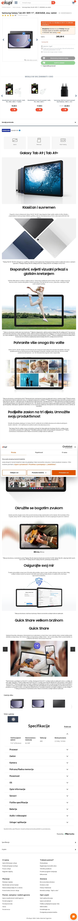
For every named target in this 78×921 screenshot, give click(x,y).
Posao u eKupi (6, 869)
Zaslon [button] (13, 756)
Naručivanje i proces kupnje (10, 885)
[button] (17, 703)
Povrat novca (6, 909)
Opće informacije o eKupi (9, 863)
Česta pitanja (44, 863)
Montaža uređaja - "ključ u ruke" (49, 890)
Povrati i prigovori (7, 901)
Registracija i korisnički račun (48, 866)
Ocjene (4, 849)
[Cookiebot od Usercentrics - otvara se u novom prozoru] (64, 447)
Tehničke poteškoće (45, 869)
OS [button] (11, 782)
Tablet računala (16, 7)
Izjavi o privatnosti (21, 464)
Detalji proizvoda (8, 122)
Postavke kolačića (38, 472)
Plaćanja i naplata (7, 882)
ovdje (59, 32)
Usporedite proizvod (49, 66)
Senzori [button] (13, 795)
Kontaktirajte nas (45, 909)
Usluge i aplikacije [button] (18, 822)
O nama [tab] (64, 452)
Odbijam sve (14, 472)
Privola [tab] (13, 452)
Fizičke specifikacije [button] (19, 802)
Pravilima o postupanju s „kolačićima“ (42, 464)
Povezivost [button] (15, 776)
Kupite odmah (59, 63)
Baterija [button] (13, 809)
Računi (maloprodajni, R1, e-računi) (12, 887)
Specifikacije (5, 842)
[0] (73, 2)
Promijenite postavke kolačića (48, 912)
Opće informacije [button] (17, 789)
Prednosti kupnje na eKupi (10, 866)
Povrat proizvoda (7, 904)
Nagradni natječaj (7, 871)
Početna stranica (6, 7)
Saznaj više (44, 42)
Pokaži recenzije (22, 15)
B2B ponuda (43, 874)
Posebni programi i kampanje (48, 871)
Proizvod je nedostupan (59, 58)
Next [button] (72, 649)
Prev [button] (5, 649)
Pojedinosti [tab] (39, 452)
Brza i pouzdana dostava (47, 882)
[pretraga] (53, 2)
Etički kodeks (43, 906)
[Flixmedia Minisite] (11, 130)
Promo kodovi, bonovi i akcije (10, 890)
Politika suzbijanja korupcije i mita (49, 904)
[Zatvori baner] (75, 447)
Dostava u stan (44, 885)
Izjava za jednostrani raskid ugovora (12, 898)
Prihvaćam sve (64, 472)
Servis (4, 906)
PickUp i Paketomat (45, 887)
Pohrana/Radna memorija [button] (21, 769)
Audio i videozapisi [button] (18, 815)
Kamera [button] (13, 762)
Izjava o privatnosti (45, 901)
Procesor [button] (14, 749)
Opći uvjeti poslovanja (46, 898)
